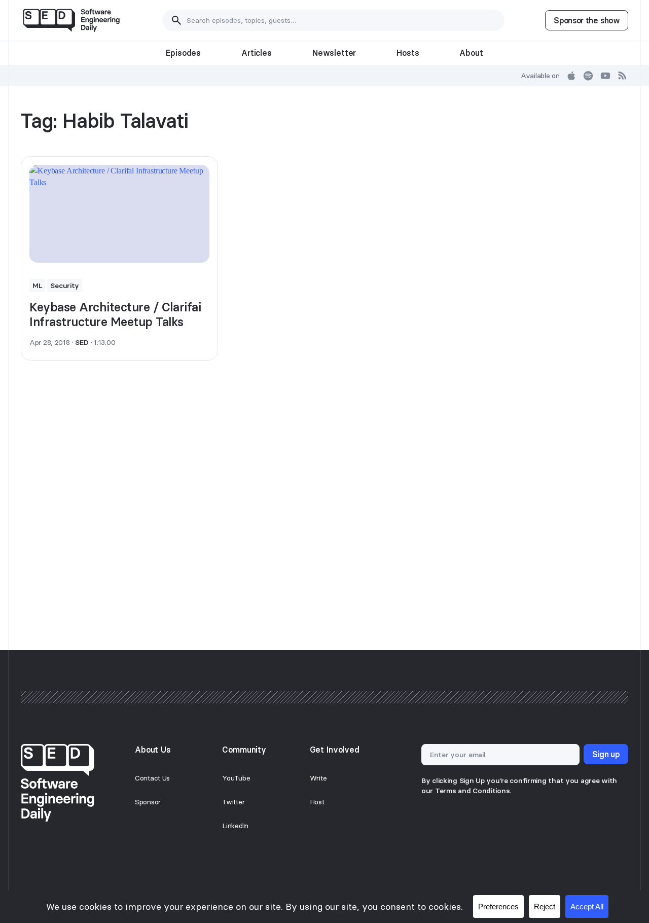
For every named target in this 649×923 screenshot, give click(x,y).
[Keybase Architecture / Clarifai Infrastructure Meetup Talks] (119, 214)
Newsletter (334, 53)
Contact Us (152, 778)
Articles (256, 53)
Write (318, 778)
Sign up (606, 754)
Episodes (183, 53)
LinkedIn (235, 825)
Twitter (233, 801)
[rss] (622, 75)
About (471, 53)
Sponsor (148, 801)
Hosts (407, 53)
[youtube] (605, 75)
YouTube (236, 778)
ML (37, 285)
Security (64, 285)
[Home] (71, 20)
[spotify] (588, 75)
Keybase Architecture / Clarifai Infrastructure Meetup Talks (115, 314)
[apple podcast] (571, 75)
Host (317, 801)
